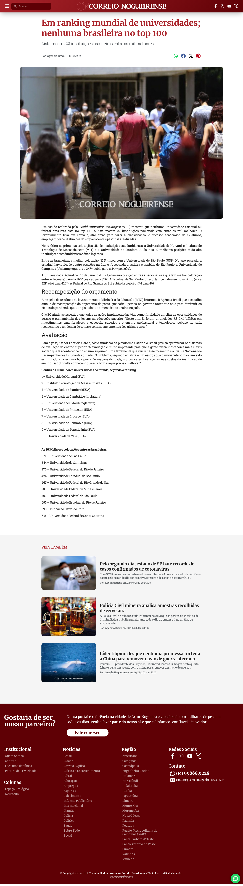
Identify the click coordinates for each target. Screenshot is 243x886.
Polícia (68, 815)
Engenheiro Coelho (135, 771)
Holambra (129, 776)
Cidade (68, 761)
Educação (70, 781)
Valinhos (128, 854)
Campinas (129, 761)
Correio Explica (74, 766)
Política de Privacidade (20, 771)
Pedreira (128, 825)
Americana (130, 756)
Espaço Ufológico (17, 789)
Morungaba (130, 810)
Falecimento (72, 795)
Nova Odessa (131, 815)
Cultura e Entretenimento (82, 771)
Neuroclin (12, 794)
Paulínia (128, 820)
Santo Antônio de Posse (139, 844)
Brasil (68, 756)
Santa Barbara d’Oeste (138, 839)
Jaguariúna (130, 795)
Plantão (69, 810)
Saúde (68, 825)
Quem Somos (14, 756)
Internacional (73, 805)
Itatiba (127, 790)
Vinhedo (128, 859)
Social (68, 835)
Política (69, 820)
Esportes (70, 790)
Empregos (71, 785)
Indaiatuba (130, 785)
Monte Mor (130, 805)
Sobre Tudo (72, 830)
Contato (10, 761)
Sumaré (127, 849)
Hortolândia (130, 781)
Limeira (127, 800)
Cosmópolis (130, 766)
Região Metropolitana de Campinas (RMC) (139, 832)
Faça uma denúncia (18, 766)
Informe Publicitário (78, 800)
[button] (7, 6)
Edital (68, 776)
